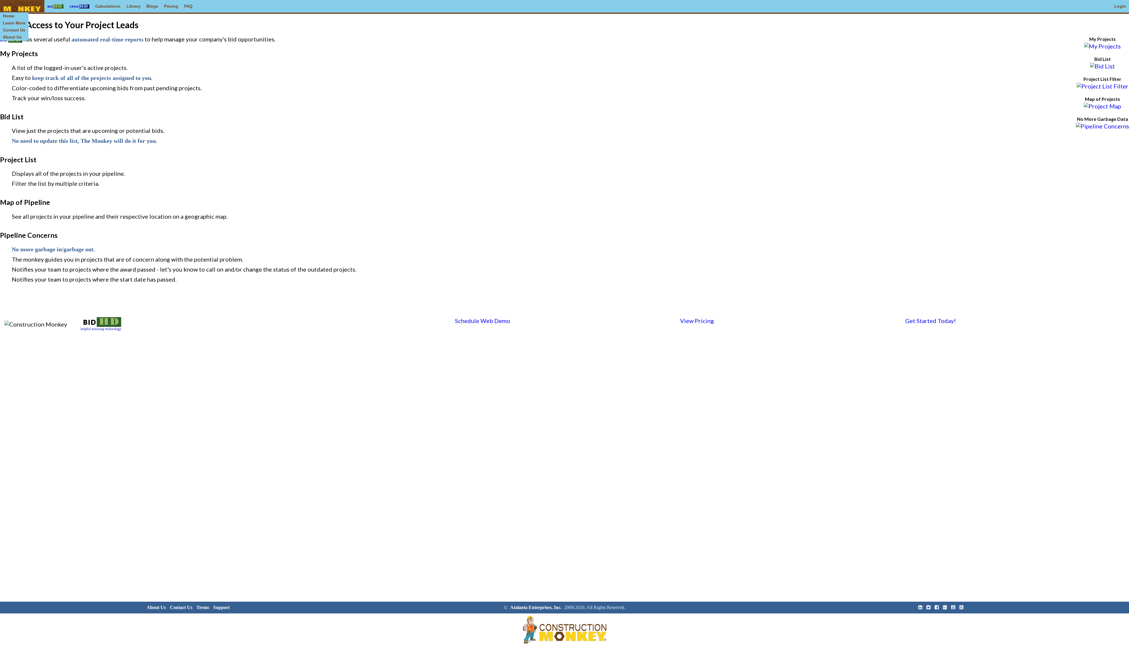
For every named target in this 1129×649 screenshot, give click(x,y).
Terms (202, 607)
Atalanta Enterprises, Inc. (536, 607)
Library (133, 6)
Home (8, 16)
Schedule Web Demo (482, 320)
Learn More (14, 23)
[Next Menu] (22, 6)
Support (221, 607)
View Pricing (697, 320)
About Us (12, 37)
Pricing (171, 6)
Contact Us (14, 30)
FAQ (188, 6)
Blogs (152, 6)
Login (1120, 6)
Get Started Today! (930, 320)
